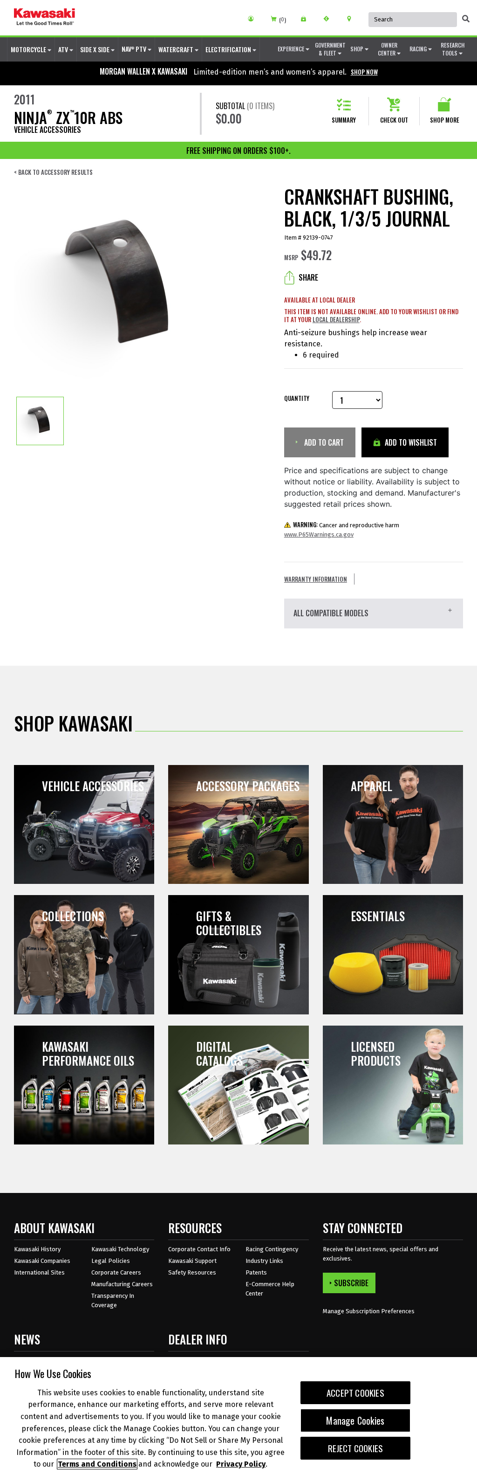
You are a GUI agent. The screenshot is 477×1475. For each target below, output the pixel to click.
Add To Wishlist (410, 442)
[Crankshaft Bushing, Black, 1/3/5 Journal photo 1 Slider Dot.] (40, 421)
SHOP (357, 49)
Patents (256, 1272)
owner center (387, 49)
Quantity (296, 398)
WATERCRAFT (176, 49)
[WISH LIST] (306, 18)
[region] (238, 1416)
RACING (418, 49)
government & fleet (330, 49)
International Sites (39, 1272)
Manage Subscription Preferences (369, 1311)
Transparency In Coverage (112, 1300)
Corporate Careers (116, 1272)
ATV (63, 49)
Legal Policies (110, 1260)
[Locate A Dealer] (352, 18)
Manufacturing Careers (122, 1284)
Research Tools (452, 49)
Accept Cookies (355, 1392)
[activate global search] (465, 19)
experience (292, 49)
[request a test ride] (329, 18)
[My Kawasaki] (254, 18)
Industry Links (264, 1260)
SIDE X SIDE (95, 49)
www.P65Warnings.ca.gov (319, 534)
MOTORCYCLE (29, 49)
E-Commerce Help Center (269, 1289)
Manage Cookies (355, 1420)
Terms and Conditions (97, 1464)
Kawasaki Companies (42, 1260)
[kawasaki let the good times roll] (44, 17)
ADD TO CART (323, 442)
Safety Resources (192, 1272)
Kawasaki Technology (120, 1249)
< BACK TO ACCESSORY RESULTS (53, 172)
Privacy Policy (241, 1464)
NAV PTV (135, 49)
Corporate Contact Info (199, 1249)
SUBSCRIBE (351, 1283)
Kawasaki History (37, 1249)
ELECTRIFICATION (228, 49)
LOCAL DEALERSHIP (336, 319)
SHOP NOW (364, 71)
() (282, 20)
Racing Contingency (271, 1249)
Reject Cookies (355, 1448)
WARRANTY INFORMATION (315, 579)
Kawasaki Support (192, 1260)
